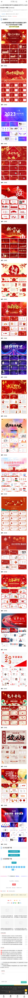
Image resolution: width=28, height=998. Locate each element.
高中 (11, 987)
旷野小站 (14, 2)
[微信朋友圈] (15, 903)
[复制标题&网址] (20, 903)
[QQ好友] (13, 903)
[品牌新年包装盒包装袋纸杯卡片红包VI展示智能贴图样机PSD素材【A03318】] (7, 923)
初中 (8, 987)
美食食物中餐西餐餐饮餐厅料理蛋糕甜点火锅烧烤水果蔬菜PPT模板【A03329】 (12, 959)
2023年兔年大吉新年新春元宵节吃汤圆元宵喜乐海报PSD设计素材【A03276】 (7, 917)
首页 (3, 987)
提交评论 (24, 982)
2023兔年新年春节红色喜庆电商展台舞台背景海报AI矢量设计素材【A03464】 (12, 944)
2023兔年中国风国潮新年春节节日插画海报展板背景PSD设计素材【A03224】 (12, 940)
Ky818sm (4, 14)
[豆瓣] (18, 902)
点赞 (10, 900)
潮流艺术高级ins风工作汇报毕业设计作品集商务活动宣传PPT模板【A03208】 (12, 952)
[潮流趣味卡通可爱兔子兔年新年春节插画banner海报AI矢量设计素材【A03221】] (20, 910)
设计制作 (15, 987)
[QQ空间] (16, 902)
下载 (14, 862)
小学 (6, 987)
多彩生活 (19, 987)
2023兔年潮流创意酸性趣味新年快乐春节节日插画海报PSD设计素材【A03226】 (12, 942)
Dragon (20, 990)
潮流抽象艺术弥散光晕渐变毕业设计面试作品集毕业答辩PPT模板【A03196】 (12, 957)
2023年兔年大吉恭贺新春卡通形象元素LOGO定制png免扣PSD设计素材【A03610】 (12, 937)
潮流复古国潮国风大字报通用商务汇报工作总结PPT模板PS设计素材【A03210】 (12, 955)
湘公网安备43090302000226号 (16, 991)
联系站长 (17, 876)
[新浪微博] (11, 903)
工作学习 (24, 987)
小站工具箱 (14, 989)
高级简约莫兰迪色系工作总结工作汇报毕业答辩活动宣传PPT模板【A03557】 (12, 935)
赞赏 (14, 884)
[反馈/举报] (19, 900)
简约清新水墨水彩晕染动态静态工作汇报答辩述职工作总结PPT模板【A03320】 (12, 950)
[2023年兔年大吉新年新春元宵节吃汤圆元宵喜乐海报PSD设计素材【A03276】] (7, 910)
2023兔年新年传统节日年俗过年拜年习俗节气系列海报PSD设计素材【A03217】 (12, 939)
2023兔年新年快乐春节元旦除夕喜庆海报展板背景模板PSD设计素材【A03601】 (20, 930)
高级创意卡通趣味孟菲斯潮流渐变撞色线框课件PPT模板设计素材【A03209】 (12, 953)
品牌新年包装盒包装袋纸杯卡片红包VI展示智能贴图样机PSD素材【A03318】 (7, 930)
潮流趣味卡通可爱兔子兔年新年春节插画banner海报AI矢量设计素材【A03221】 (20, 917)
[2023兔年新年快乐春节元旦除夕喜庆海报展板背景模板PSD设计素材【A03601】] (20, 923)
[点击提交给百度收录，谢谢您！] (1, 16)
